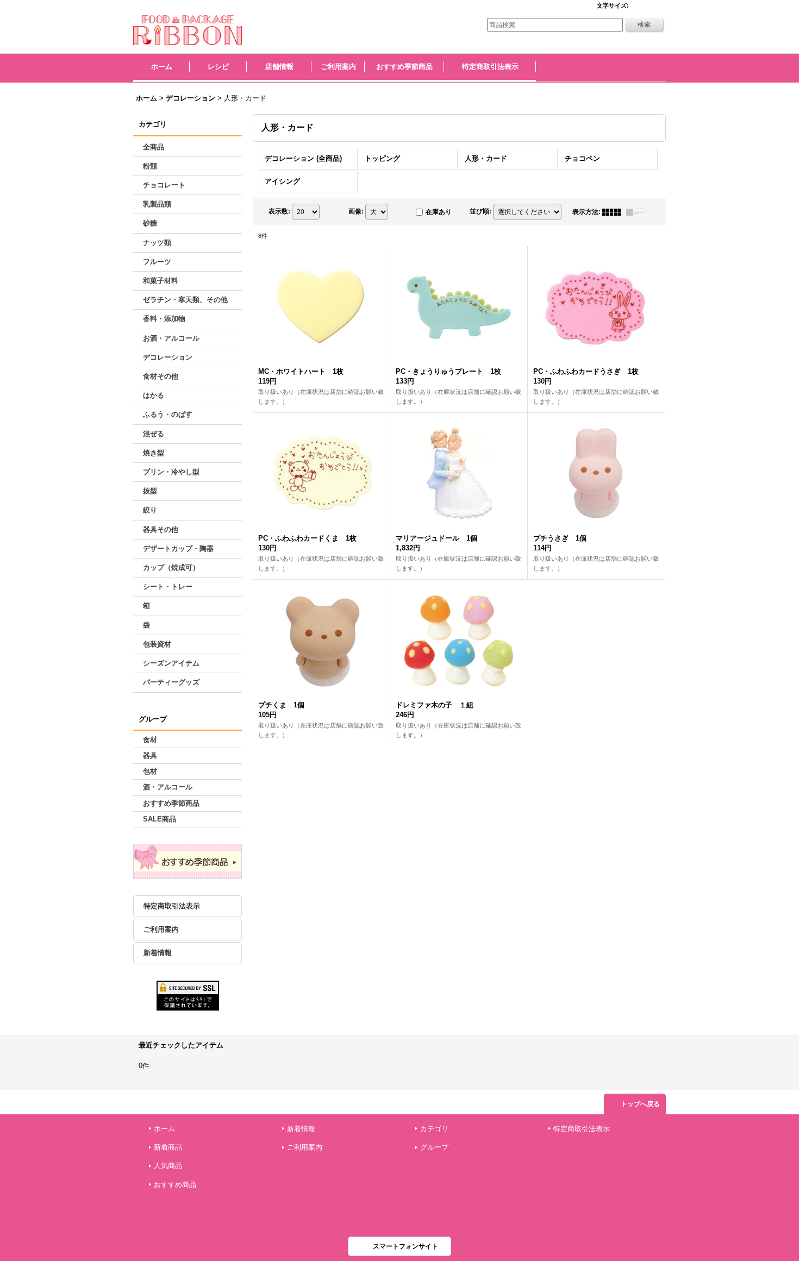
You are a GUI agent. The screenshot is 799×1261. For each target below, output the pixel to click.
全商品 (153, 147)
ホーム (164, 1129)
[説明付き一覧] (638, 212)
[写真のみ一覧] (614, 212)
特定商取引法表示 (171, 906)
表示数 (279, 211)
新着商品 (168, 1147)
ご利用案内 (161, 929)
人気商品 (168, 1166)
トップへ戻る (640, 1104)
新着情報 (157, 953)
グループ (434, 1147)
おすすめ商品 (175, 1185)
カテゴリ (434, 1129)
